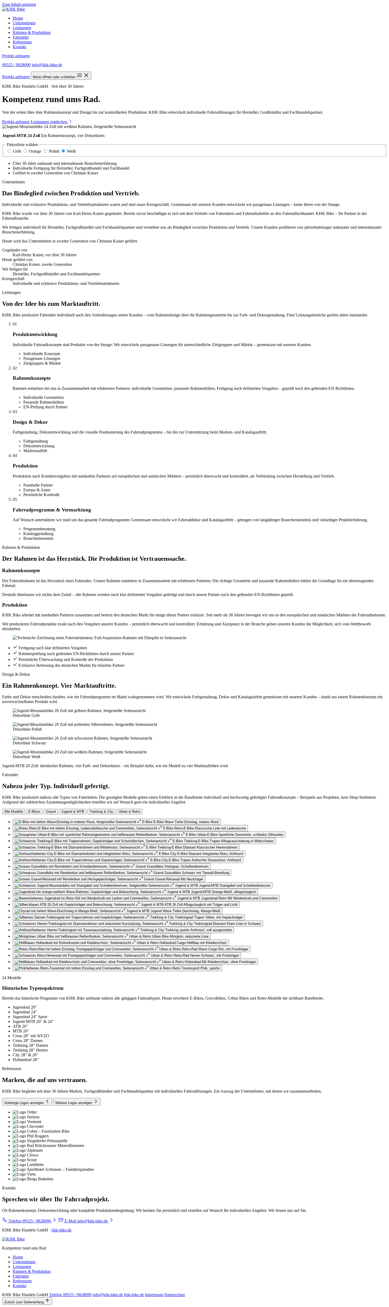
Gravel (51, 812)
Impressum (154, 1294)
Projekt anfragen (16, 56)
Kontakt (19, 47)
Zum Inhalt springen (19, 4)
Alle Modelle (13, 812)
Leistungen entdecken (49, 122)
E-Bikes (34, 812)
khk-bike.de (61, 1230)
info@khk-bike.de (47, 65)
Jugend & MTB (72, 812)
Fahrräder (21, 37)
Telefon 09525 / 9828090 (70, 1294)
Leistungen (22, 27)
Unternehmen (24, 23)
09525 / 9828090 (16, 65)
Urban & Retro (129, 812)
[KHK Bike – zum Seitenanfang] (13, 9)
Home (18, 18)
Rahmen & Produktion (32, 32)
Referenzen (22, 42)
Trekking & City (101, 812)
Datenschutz (174, 1294)
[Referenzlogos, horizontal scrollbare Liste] (194, 1145)
